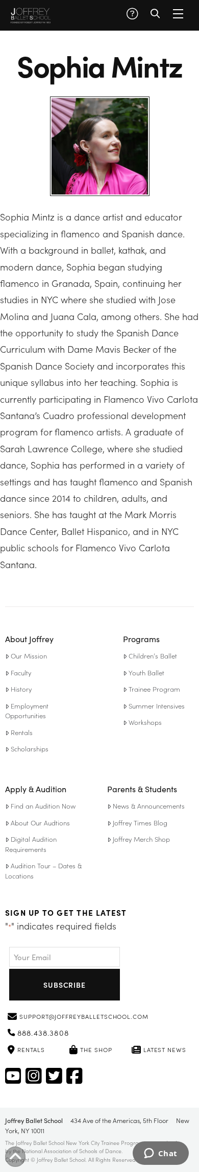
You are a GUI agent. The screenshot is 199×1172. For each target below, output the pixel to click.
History (21, 689)
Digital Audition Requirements (31, 844)
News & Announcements (149, 806)
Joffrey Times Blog (140, 822)
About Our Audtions (40, 822)
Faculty (21, 672)
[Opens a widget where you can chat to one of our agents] (160, 1154)
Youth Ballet (146, 672)
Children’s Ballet (153, 656)
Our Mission (29, 656)
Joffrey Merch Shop (141, 839)
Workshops (145, 722)
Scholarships (29, 748)
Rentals (22, 732)
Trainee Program (154, 689)
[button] (132, 14)
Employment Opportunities (26, 711)
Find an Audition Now (43, 806)
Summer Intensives (157, 706)
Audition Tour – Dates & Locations (43, 871)
